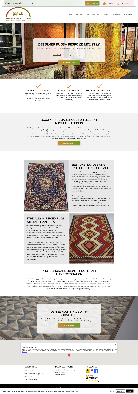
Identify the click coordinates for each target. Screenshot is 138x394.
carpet (95, 172)
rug (37, 279)
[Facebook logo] (96, 371)
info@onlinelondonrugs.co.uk (34, 373)
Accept (130, 391)
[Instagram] (92, 371)
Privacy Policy (74, 391)
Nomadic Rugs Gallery (44, 49)
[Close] (136, 391)
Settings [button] (111, 391)
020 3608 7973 (30, 370)
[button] (92, 3)
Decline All (120, 391)
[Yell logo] (88, 371)
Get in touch (57, 55)
